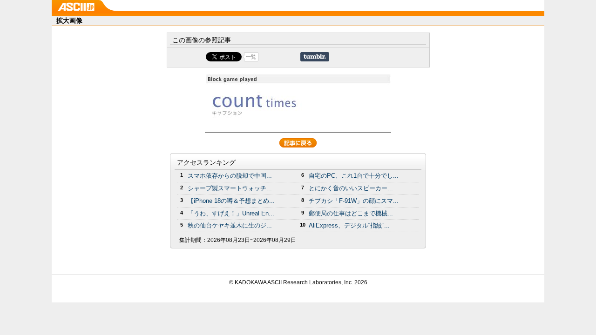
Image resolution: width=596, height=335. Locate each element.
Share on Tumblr (314, 56)
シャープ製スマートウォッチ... (230, 188)
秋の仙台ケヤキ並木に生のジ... (230, 225)
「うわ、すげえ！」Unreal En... (231, 213)
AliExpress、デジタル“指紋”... (349, 225)
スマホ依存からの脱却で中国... (230, 175)
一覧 (251, 57)
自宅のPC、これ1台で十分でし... (354, 175)
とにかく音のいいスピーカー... (351, 188)
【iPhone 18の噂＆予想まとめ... (231, 200)
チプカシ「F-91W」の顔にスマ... (354, 200)
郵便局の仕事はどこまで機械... (351, 213)
